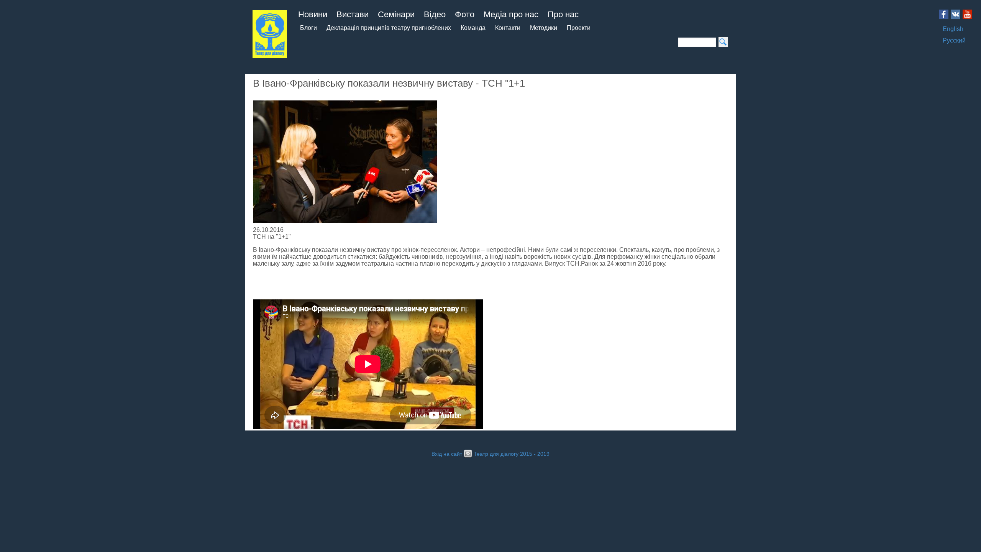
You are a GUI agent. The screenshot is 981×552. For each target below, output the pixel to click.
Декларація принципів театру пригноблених (388, 28)
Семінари (396, 14)
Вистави (352, 14)
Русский (954, 40)
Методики (543, 28)
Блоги (308, 28)
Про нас (563, 14)
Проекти (579, 28)
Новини (312, 14)
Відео (435, 14)
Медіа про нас (511, 14)
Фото (464, 14)
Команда (473, 28)
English (953, 29)
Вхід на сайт (446, 454)
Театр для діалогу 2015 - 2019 (512, 454)
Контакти (507, 28)
